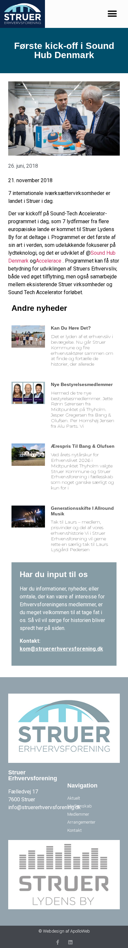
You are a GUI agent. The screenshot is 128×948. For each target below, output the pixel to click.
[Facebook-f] (57, 942)
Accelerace (48, 261)
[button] (112, 14)
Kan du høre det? (71, 328)
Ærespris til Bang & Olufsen (83, 446)
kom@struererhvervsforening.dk (61, 649)
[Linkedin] (70, 942)
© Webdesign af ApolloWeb (64, 931)
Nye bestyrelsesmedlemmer (82, 384)
